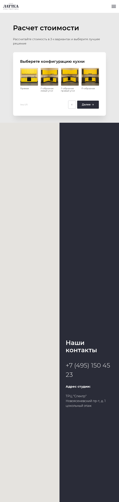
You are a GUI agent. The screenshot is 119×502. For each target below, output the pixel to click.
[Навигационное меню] (114, 6)
